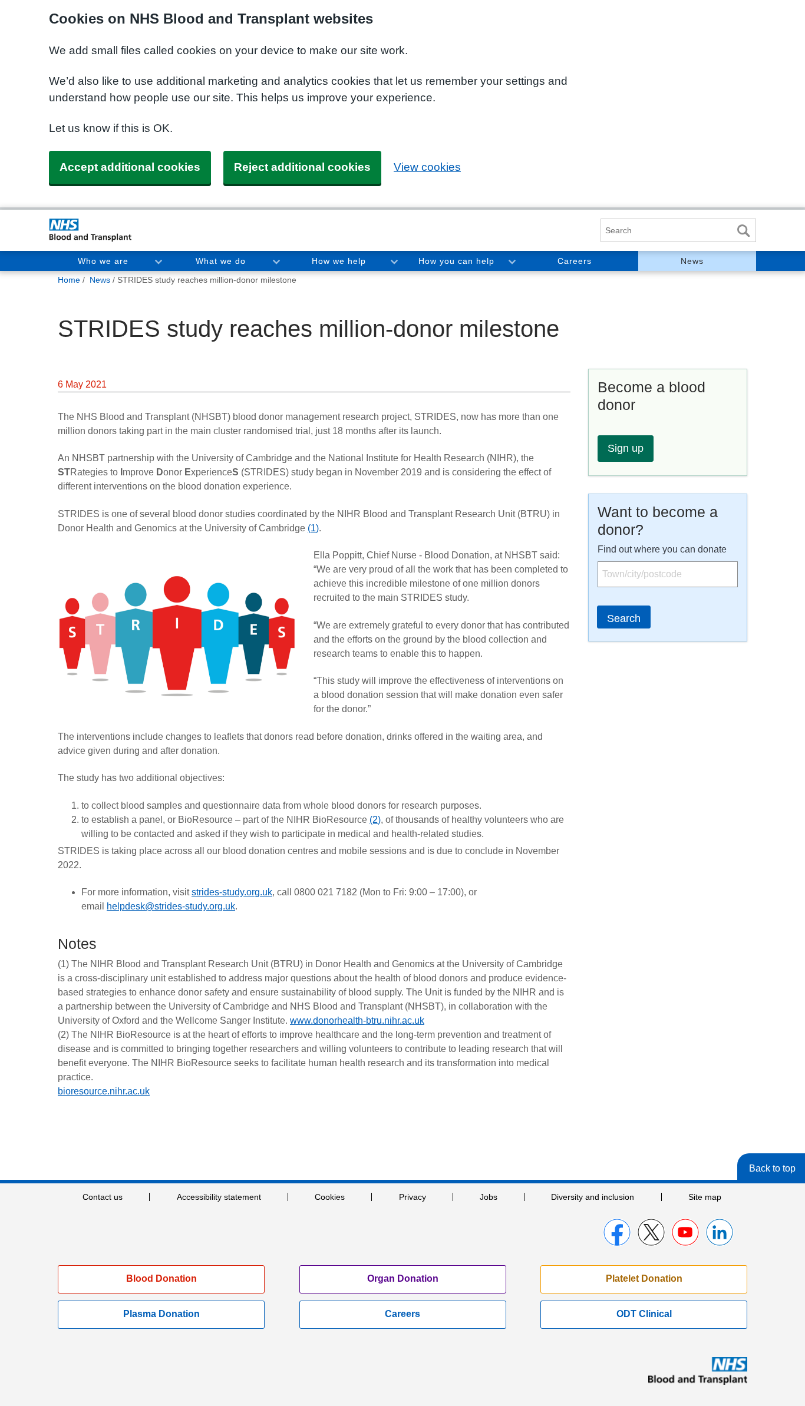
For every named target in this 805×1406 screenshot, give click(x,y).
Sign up (626, 448)
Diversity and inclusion (592, 1197)
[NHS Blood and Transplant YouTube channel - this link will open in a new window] (685, 1232)
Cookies (330, 1197)
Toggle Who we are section (158, 261)
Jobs (488, 1197)
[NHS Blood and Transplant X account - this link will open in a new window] (651, 1232)
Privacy (412, 1197)
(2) (375, 820)
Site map (704, 1197)
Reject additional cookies (302, 167)
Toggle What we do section (276, 261)
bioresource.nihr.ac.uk (104, 1091)
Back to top (772, 1168)
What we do (221, 261)
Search (743, 230)
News (692, 261)
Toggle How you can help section (511, 261)
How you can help (456, 261)
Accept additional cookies (130, 167)
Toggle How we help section (393, 261)
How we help (339, 261)
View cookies (427, 167)
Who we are (103, 261)
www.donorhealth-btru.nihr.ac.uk (357, 1020)
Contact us (103, 1197)
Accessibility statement (219, 1197)
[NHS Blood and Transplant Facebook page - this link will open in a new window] (617, 1232)
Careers (574, 261)
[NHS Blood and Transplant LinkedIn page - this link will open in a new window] (719, 1232)
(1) (313, 528)
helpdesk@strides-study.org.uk (171, 906)
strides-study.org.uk (232, 892)
